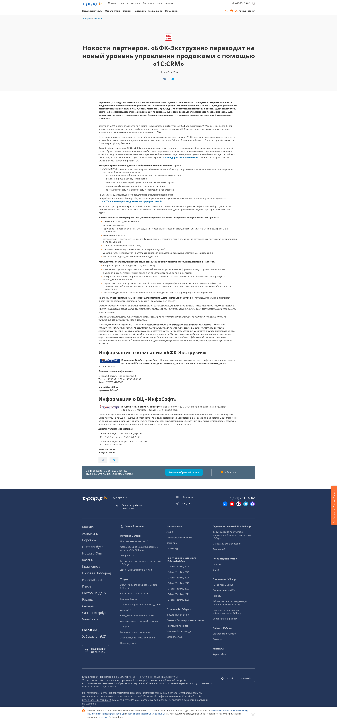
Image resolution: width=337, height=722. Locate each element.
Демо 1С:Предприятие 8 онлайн (136, 569)
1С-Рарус (86, 18)
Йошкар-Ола (92, 553)
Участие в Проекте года (179, 631)
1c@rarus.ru (230, 472)
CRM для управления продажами (137, 615)
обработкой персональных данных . (146, 713)
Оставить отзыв (174, 636)
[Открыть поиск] (226, 11)
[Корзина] (231, 10)
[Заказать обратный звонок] (253, 3)
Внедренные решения (178, 614)
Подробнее (117, 717)
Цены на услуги (128, 643)
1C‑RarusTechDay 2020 (178, 599)
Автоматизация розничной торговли (139, 621)
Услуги (124, 579)
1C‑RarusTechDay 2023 (178, 583)
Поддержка (140, 10)
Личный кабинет (134, 526)
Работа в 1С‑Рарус (222, 628)
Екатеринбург (92, 546)
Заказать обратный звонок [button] (183, 472)
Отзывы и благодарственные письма (185, 620)
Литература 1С (127, 555)
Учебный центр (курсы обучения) (137, 637)
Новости (98, 18)
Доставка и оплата (152, 3)
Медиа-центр (155, 10)
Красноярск (91, 566)
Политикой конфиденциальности (104, 713)
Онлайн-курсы (174, 548)
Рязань (87, 599)
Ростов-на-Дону (94, 593)
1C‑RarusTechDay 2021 (178, 594)
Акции (170, 531)
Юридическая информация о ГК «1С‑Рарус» (107, 676)
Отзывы (126, 10)
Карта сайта (219, 654)
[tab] (92, 11)
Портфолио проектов (177, 625)
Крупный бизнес (128, 599)
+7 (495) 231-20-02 (241, 3)
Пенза (86, 586)
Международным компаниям (135, 632)
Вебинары (172, 542)
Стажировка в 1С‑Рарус (224, 633)
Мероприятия (112, 10)
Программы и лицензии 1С (134, 541)
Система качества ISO (224, 590)
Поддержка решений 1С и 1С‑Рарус (232, 526)
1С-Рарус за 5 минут (223, 584)
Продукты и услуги (92, 10)
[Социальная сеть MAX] (252, 503)
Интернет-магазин (130, 3)
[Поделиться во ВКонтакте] (165, 80)
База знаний (219, 549)
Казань (87, 560)
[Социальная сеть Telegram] (245, 503)
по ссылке (88, 703)
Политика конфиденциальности (157, 676)
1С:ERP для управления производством (140, 604)
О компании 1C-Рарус (224, 579)
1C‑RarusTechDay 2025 (178, 572)
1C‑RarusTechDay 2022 (178, 588)
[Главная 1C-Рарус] (92, 4)
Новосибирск (92, 579)
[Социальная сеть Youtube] (232, 503)
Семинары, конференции (179, 537)
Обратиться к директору (225, 618)
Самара (88, 606)
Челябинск (90, 619)
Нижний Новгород (96, 573)
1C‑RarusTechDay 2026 (178, 566)
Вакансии (217, 639)
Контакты (170, 3)
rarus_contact (187, 503)
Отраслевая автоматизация (134, 593)
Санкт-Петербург (95, 612)
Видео (216, 569)
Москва (88, 527)
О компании (171, 10)
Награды (217, 595)
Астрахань (90, 533)
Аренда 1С (125, 610)
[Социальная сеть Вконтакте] (225, 503)
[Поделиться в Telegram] (172, 80)
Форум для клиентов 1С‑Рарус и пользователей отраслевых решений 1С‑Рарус (232, 535)
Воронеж (89, 540)
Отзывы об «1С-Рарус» (179, 609)
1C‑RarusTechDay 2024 (178, 577)
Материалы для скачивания (227, 543)
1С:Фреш (124, 626)
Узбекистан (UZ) (94, 636)
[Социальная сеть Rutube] (238, 503)
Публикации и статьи (225, 558)
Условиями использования (230, 710)
